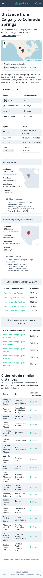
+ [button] (4, 43)
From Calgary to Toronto (14, 293)
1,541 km (33, 477)
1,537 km (33, 502)
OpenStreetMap (37, 60)
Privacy (38, 575)
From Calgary (7, 10)
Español (5, 575)
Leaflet (28, 60)
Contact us (14, 575)
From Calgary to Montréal (14, 302)
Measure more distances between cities (21, 559)
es (40, 3)
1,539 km (33, 402)
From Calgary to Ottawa (14, 297)
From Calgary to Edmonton (15, 306)
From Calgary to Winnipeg (14, 310)
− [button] (4, 46)
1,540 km (33, 433)
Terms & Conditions (27, 575)
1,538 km (33, 440)
